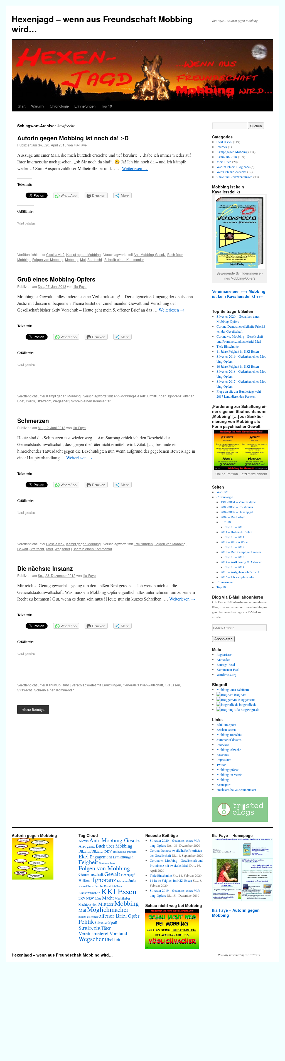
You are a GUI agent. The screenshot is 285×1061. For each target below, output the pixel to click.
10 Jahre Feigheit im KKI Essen (238, 366)
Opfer (133, 916)
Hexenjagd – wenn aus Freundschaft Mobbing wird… (102, 24)
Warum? (37, 106)
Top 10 (106, 106)
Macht (108, 898)
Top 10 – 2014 (234, 567)
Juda (132, 880)
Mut (83, 259)
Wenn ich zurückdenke (231, 172)
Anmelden (223, 659)
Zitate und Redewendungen (234, 177)
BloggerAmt (246, 699)
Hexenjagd (128, 874)
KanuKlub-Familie (90, 886)
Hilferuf (85, 880)
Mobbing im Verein (229, 774)
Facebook (223, 754)
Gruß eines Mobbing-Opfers (56, 279)
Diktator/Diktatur (91, 851)
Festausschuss (107, 863)
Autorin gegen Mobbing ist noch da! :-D (73, 138)
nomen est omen (88, 916)
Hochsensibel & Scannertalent (236, 789)
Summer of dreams (229, 739)
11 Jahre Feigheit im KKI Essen (238, 351)
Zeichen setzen (226, 729)
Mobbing (71, 259)
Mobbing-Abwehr (229, 749)
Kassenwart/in (89, 892)
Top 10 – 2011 (234, 537)
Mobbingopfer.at (228, 769)
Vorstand (118, 933)
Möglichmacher (108, 909)
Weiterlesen (135, 168)
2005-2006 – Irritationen (237, 507)
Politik (30, 401)
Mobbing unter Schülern (233, 689)
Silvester (101, 922)
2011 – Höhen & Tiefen (236, 532)
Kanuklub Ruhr (57, 685)
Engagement (101, 857)
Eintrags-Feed (226, 664)
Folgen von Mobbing (47, 259)
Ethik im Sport (226, 724)
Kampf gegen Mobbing (83, 254)
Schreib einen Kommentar (124, 259)
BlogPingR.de (249, 709)
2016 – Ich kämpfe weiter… (239, 577)
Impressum (224, 759)
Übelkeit (113, 939)
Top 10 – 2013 (234, 557)
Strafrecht (94, 259)
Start (22, 106)
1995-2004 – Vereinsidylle (238, 502)
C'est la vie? (55, 254)
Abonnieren (223, 639)
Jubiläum (122, 881)
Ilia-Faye (80, 145)
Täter (49, 548)
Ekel (83, 856)
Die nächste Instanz (45, 568)
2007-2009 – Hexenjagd (237, 512)
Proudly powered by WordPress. (239, 955)
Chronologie (59, 106)
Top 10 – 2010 (234, 527)
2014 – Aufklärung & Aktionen (241, 562)
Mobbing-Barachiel (229, 734)
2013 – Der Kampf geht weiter (241, 552)
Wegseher (60, 401)
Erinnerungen (84, 106)
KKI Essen (172, 685)
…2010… (227, 522)
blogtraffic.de (247, 704)
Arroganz (86, 846)
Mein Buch (224, 162)
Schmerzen (33, 420)
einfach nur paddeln (124, 851)
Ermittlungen (156, 395)
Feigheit (88, 862)
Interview (223, 744)
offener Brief (113, 915)
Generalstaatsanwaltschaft (143, 685)
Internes (222, 147)
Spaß (112, 922)
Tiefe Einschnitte (228, 346)
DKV (108, 851)
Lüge (98, 898)
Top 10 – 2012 (234, 547)
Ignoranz (174, 395)
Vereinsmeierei (93, 933)
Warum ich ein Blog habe (233, 167)
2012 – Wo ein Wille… (236, 542)
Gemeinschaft (91, 874)
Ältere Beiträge (33, 709)
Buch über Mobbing (114, 846)
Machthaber (122, 898)
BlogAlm (239, 694)
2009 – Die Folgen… (235, 517)
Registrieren (224, 654)
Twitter (221, 764)
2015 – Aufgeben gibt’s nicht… (241, 572)
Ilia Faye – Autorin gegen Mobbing (236, 912)
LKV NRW (86, 898)
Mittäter (106, 904)
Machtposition (87, 904)
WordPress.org (226, 674)
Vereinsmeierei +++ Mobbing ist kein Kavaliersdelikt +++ (239, 293)
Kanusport (223, 784)
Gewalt (22, 548)
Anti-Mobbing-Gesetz (150, 254)
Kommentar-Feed (228, 669)
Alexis (83, 840)
